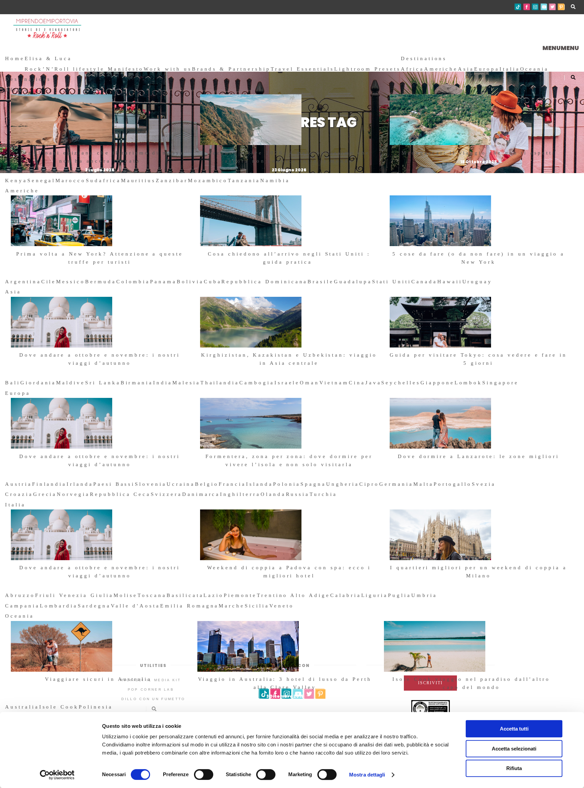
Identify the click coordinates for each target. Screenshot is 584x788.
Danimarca (201, 494)
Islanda (259, 484)
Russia (298, 494)
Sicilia (257, 605)
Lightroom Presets (367, 69)
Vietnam (334, 382)
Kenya (16, 180)
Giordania (38, 382)
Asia (466, 69)
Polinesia (96, 707)
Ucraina (181, 484)
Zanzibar (172, 180)
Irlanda (80, 484)
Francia (232, 484)
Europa (487, 69)
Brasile (321, 281)
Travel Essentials (302, 69)
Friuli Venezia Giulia (74, 595)
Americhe (441, 69)
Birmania (137, 382)
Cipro (369, 484)
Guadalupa (353, 281)
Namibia (275, 180)
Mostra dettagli (367, 775)
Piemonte (240, 595)
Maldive (70, 382)
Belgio (207, 484)
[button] (560, 48)
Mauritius (138, 180)
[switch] (203, 774)
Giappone (437, 382)
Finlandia (49, 484)
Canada (424, 281)
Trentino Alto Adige (293, 595)
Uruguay (477, 281)
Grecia (45, 494)
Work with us (168, 69)
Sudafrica (103, 180)
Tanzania (244, 180)
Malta (423, 484)
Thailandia (220, 382)
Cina (357, 382)
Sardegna (94, 605)
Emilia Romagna (189, 605)
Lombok (469, 382)
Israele (287, 382)
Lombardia (59, 605)
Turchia (323, 494)
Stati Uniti (391, 281)
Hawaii (449, 281)
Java (373, 382)
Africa (412, 69)
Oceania (534, 69)
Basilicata (185, 595)
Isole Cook (59, 707)
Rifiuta (514, 768)
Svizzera (166, 494)
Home (15, 58)
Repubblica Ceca (120, 494)
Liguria (374, 595)
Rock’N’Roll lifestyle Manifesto (84, 69)
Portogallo (453, 484)
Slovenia (151, 484)
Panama (163, 281)
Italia (510, 69)
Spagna (313, 484)
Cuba (213, 281)
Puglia (399, 595)
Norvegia (73, 494)
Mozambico (208, 180)
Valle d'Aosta (135, 605)
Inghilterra (240, 494)
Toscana (152, 595)
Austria (18, 484)
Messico (70, 281)
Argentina (23, 281)
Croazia (19, 494)
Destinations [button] (424, 58)
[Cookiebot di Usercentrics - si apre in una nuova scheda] (57, 775)
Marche (232, 605)
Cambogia (256, 382)
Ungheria (342, 484)
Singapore (500, 382)
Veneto (281, 605)
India (162, 382)
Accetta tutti (514, 729)
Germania (396, 484)
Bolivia (190, 281)
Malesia (186, 382)
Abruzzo (20, 595)
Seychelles (400, 382)
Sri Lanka (103, 382)
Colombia (133, 281)
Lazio (213, 595)
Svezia (484, 484)
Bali (12, 382)
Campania (22, 605)
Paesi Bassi (114, 484)
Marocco (70, 180)
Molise (126, 595)
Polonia (287, 484)
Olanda (273, 494)
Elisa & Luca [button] (48, 58)
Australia (22, 707)
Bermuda (100, 281)
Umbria (424, 595)
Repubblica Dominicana (264, 281)
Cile (48, 281)
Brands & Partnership (231, 69)
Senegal (41, 180)
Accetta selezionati (514, 748)
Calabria (345, 595)
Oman (309, 382)
